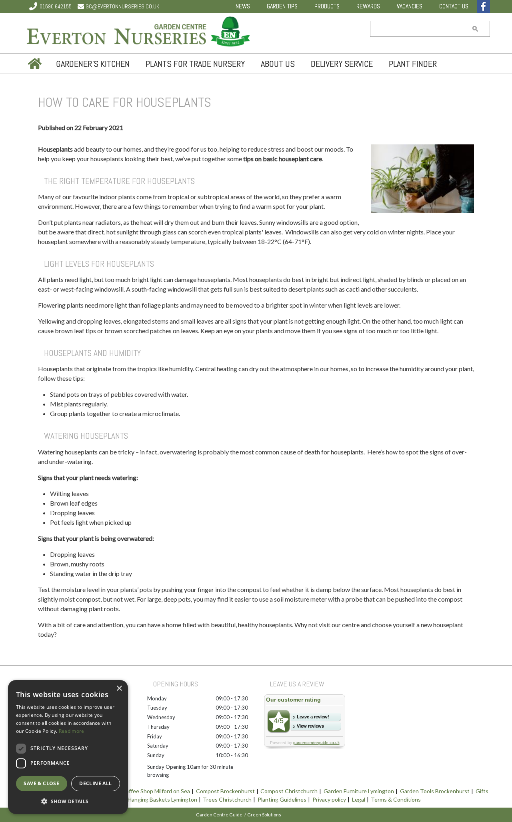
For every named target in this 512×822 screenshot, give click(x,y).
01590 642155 (56, 6)
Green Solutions (264, 814)
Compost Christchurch (289, 791)
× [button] (119, 689)
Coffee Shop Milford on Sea (156, 791)
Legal (358, 799)
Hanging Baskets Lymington (162, 799)
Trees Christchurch (227, 799)
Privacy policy (329, 799)
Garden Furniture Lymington (359, 791)
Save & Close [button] (41, 783)
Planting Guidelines (282, 799)
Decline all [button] (95, 783)
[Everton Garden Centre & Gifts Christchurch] (139, 33)
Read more (71, 731)
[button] (68, 801)
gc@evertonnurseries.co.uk (122, 6)
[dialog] (68, 747)
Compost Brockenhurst (225, 791)
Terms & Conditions (396, 799)
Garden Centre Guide (219, 814)
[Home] (34, 64)
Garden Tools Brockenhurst (435, 791)
